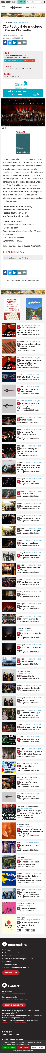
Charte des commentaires (14, 956)
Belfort (20, 325)
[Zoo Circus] (9, 595)
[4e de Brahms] (9, 662)
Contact (7, 950)
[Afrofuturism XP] (9, 797)
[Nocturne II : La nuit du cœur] (9, 631)
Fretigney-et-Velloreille (27, 806)
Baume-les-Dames (24, 671)
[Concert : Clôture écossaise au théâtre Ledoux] (9, 432)
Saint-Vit (20, 843)
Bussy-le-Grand (23, 824)
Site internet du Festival (17, 258)
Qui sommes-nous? (11, 953)
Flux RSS (7, 961)
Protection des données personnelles (18, 959)
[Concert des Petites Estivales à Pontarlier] (9, 860)
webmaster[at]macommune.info (14, 1022)
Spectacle (37, 920)
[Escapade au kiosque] (9, 506)
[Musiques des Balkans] (9, 556)
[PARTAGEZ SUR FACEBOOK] (5, 43)
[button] (41, 2)
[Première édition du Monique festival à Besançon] (9, 921)
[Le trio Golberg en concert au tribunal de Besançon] (9, 449)
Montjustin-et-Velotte (27, 777)
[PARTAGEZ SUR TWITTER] (10, 43)
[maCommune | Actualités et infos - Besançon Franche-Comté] (16, 7)
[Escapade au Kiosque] (9, 531)
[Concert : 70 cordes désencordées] (9, 780)
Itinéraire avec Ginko (13, 60)
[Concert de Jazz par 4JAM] (9, 846)
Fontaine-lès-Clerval (26, 904)
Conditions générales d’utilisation (17, 967)
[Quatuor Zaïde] (9, 674)
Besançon (7, 22)
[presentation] (37, 123)
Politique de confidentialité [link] (23, 1051)
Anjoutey (21, 763)
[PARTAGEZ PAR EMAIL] (19, 43)
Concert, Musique (21, 22)
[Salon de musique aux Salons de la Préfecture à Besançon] (9, 465)
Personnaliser (38, 1047)
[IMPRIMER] (24, 43)
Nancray (20, 341)
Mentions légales (11, 964)
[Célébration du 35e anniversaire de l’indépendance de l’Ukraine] (9, 876)
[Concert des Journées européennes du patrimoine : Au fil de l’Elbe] (9, 827)
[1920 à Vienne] (9, 494)
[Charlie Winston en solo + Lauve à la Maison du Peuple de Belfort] (9, 361)
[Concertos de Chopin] (9, 688)
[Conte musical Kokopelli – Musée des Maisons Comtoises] (9, 344)
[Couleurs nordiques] (9, 543)
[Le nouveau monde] (9, 619)
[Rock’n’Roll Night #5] (9, 740)
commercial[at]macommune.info (14, 999)
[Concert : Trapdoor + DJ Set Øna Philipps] (9, 390)
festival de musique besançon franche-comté (23, 280)
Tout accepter (9, 1047)
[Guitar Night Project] (9, 377)
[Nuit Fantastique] (9, 482)
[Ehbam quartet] (9, 607)
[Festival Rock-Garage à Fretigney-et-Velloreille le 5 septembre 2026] (9, 809)
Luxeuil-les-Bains (24, 628)
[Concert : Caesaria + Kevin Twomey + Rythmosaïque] (9, 404)
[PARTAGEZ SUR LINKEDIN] (14, 43)
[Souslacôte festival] (9, 907)
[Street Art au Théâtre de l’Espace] (9, 568)
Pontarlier (21, 857)
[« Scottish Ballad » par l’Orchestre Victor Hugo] (9, 713)
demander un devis (14, 1005)
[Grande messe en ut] (9, 582)
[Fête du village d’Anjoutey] (9, 766)
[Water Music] (9, 420)
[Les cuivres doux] (9, 893)
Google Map (29, 60)
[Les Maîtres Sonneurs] (9, 519)
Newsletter (11, 973)
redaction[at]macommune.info (13, 993)
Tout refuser (24, 1047)
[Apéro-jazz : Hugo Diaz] (9, 727)
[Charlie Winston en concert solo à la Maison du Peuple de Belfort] (9, 328)
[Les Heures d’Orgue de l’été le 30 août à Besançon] (9, 752)
